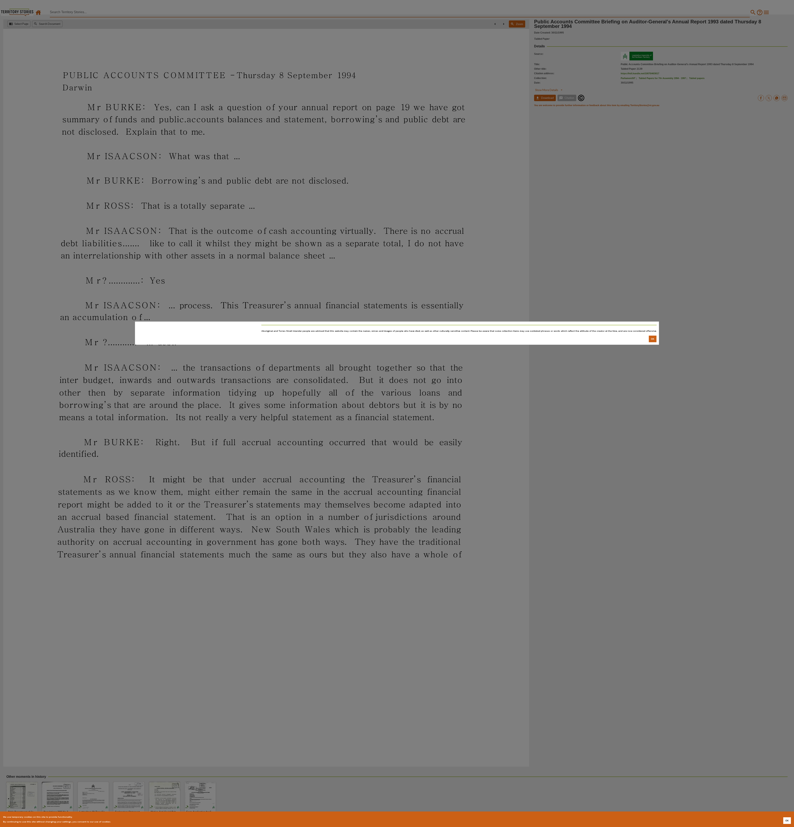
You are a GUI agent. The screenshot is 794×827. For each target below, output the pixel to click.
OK (652, 339)
